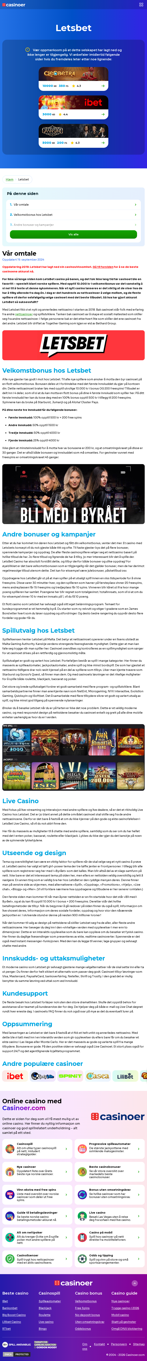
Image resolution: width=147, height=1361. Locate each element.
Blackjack (45, 1308)
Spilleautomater (50, 1301)
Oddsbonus (83, 1328)
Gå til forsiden (103, 267)
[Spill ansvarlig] (16, 1344)
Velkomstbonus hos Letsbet (33, 214)
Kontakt (99, 1344)
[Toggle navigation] (141, 4)
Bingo (43, 1328)
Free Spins (82, 1308)
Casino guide (124, 1293)
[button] (1, 1076)
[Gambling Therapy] (45, 1344)
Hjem (9, 179)
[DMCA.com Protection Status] (16, 1354)
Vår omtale (21, 204)
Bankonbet (9, 1308)
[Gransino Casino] (103, 142)
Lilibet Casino (11, 1322)
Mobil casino (120, 1315)
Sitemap (139, 1344)
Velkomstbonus (86, 1301)
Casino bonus (88, 1293)
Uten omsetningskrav (89, 1322)
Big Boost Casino (14, 1315)
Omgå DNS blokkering (126, 1328)
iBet (5, 1301)
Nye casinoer (120, 1301)
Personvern (119, 1344)
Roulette (45, 1315)
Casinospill (49, 1293)
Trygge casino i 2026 (125, 1308)
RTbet (6, 1328)
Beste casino (15, 1293)
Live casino (46, 1322)
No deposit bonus (87, 1315)
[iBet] (103, 114)
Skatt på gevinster (123, 1322)
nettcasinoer (24, 314)
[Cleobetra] (103, 85)
